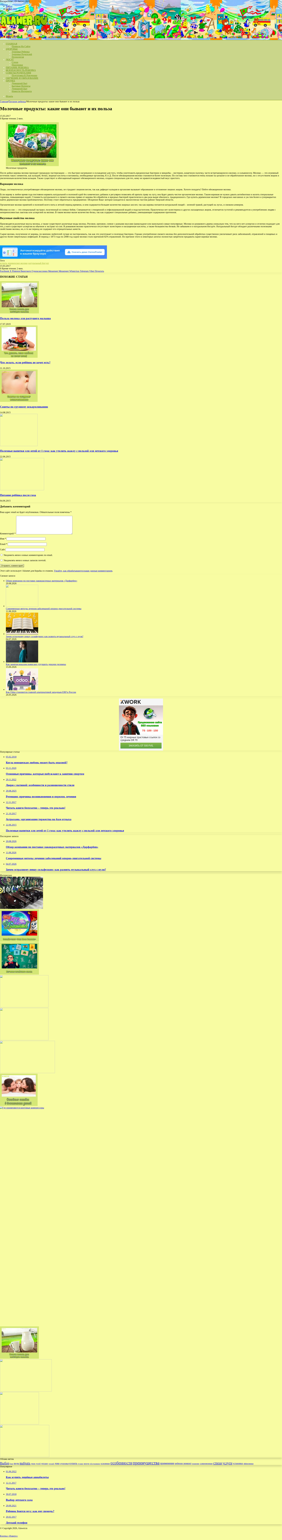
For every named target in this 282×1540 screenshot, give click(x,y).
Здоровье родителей (22, 54)
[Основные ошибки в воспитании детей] (19, 1105)
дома (57, 1463)
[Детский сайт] (24, 28)
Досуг (10, 59)
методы (86, 1464)
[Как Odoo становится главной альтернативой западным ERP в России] (22, 689)
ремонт (187, 1463)
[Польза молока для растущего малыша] (19, 312)
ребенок (179, 1463)
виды (16, 1463)
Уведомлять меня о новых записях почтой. (25, 560)
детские (44, 1463)
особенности (121, 1463)
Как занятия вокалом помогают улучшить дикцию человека (36, 664)
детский (51, 1464)
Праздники (17, 65)
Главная (4, 101)
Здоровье (12, 49)
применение (167, 1463)
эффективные (249, 1464)
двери (33, 1464)
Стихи (15, 62)
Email (3, 544)
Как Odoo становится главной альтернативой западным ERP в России (41, 692)
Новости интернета (22, 91)
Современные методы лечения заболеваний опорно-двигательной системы (43, 608)
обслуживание (95, 1464)
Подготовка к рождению (24, 75)
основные (105, 1463)
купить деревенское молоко (14, 263)
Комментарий (8, 533)
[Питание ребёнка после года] (22, 489)
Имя (3, 538)
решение (195, 1463)
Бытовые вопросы (21, 86)
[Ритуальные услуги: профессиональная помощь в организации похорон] (21, 908)
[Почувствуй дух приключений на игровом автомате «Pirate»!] (19, 1423)
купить (73, 1463)
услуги (227, 1463)
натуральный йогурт (38, 263)
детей (38, 1463)
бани (11, 1464)
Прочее (10, 80)
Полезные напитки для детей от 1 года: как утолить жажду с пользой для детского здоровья (59, 450)
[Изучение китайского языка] (19, 974)
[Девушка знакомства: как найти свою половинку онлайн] (24, 1456)
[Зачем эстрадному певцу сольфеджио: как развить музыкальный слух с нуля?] (22, 634)
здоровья (64, 1463)
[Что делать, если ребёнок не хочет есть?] (19, 357)
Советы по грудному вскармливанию (24, 406)
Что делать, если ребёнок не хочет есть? (25, 362)
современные (206, 1463)
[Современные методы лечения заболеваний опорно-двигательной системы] (22, 606)
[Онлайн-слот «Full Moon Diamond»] (19, 941)
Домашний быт (19, 83)
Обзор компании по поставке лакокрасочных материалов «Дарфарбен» (41, 580)
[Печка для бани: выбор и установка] (24, 1039)
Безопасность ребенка (21, 70)
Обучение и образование (22, 78)
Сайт (2, 549)
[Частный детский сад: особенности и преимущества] (26, 1390)
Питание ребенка (17, 67)
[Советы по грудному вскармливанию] (19, 401)
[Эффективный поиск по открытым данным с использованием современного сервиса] (24, 1006)
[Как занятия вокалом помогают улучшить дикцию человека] (22, 661)
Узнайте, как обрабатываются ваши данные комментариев (83, 571)
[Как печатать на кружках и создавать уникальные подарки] (27, 1072)
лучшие (80, 1464)
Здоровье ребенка (21, 51)
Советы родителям (18, 73)
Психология (18, 57)
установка (238, 1463)
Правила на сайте (21, 46)
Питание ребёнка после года (18, 495)
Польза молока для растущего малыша (25, 318)
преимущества (146, 1462)
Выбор (4, 1463)
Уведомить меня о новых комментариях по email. (28, 555)
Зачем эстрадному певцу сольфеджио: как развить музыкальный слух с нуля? (44, 636)
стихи (217, 1463)
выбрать (25, 1463)
